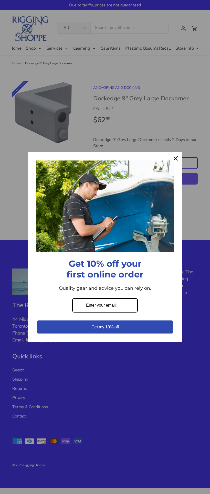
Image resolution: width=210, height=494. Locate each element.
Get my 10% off (105, 327)
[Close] (176, 158)
